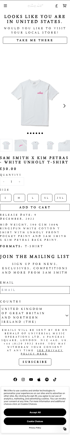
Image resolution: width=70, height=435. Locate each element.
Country (11, 301)
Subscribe (35, 362)
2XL (60, 197)
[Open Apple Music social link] (39, 379)
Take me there (35, 40)
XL (46, 197)
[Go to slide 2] (30, 133)
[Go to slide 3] (33, 133)
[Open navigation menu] (5, 6)
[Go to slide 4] (36, 133)
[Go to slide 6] (42, 133)
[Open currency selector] (57, 6)
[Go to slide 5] (39, 133)
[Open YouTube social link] (31, 379)
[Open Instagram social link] (23, 379)
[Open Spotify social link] (47, 379)
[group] (6, 145)
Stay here (35, 49)
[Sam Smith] (35, 6)
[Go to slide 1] (28, 133)
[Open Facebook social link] (15, 379)
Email (7, 282)
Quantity (11, 174)
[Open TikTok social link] (55, 379)
